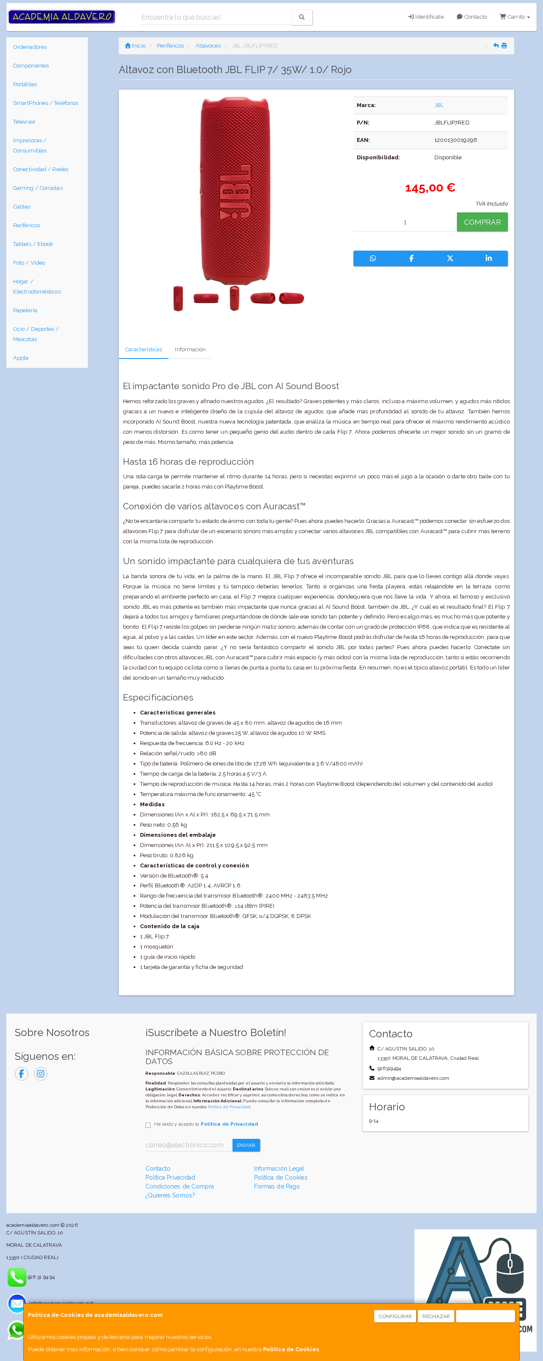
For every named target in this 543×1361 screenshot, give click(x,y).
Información (190, 349)
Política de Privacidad (229, 1106)
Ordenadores (30, 47)
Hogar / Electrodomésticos (37, 286)
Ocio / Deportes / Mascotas (36, 334)
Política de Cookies (291, 1349)
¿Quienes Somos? (171, 1195)
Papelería (25, 310)
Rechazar (437, 1316)
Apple (21, 358)
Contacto (475, 17)
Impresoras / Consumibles (30, 145)
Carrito (516, 17)
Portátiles (25, 84)
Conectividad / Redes (40, 169)
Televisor (24, 122)
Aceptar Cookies (486, 1316)
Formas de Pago (277, 1186)
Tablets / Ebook (33, 244)
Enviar (246, 1145)
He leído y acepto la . (206, 1124)
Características (143, 349)
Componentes (31, 65)
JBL (439, 105)
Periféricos (26, 225)
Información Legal (279, 1168)
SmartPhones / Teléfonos (45, 103)
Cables (22, 206)
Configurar (395, 1316)
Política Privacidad (171, 1177)
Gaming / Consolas (38, 188)
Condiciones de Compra (180, 1186)
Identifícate (428, 17)
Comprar (482, 222)
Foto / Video (29, 263)
